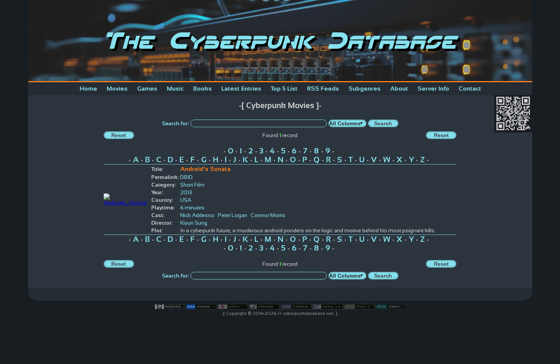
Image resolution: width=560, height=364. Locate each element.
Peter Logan (232, 215)
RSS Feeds (323, 88)
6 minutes (192, 207)
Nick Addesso (197, 215)
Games (147, 88)
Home (88, 88)
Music (175, 88)
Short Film (192, 185)
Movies (117, 88)
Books (202, 88)
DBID (186, 177)
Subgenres (365, 88)
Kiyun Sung (193, 223)
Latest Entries (241, 88)
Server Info (433, 88)
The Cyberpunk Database (280, 40)
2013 (186, 192)
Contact (470, 88)
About (399, 88)
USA (185, 200)
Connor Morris (268, 215)
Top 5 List (284, 88)
